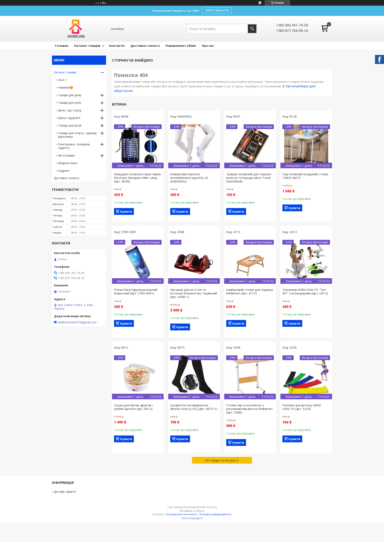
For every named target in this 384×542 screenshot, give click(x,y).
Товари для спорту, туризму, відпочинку (77, 134)
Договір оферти (65, 491)
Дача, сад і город (69, 110)
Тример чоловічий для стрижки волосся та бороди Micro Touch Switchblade (248, 177)
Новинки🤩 (65, 87)
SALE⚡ (63, 80)
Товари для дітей (69, 125)
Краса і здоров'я (69, 118)
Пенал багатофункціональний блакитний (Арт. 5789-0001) (135, 291)
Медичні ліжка (67, 163)
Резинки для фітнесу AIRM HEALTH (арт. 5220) (301, 406)
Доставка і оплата (145, 46)
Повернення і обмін (181, 46)
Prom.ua (212, 507)
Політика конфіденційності (215, 514)
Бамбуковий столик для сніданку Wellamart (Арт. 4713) (249, 291)
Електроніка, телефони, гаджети (74, 146)
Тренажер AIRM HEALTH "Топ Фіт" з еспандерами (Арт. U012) (305, 291)
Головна (61, 46)
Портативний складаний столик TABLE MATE (305, 175)
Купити (126, 211)
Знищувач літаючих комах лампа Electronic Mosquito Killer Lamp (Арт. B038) (137, 177)
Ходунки (63, 170)
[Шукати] (252, 28)
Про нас (208, 46)
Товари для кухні (69, 103)
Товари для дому (69, 95)
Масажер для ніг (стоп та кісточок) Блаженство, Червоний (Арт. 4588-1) (193, 293)
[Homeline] (76, 29)
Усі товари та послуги (220, 460)
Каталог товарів (87, 46)
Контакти (116, 46)
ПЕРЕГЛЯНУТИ (217, 10)
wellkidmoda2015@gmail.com (77, 322)
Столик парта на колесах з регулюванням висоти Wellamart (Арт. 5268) (249, 408)
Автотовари (66, 155)
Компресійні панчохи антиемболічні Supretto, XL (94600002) (189, 177)
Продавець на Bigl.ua (192, 510)
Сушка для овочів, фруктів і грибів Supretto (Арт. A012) (133, 406)
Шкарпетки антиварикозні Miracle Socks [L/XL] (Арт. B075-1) (193, 406)
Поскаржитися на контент (181, 514)
